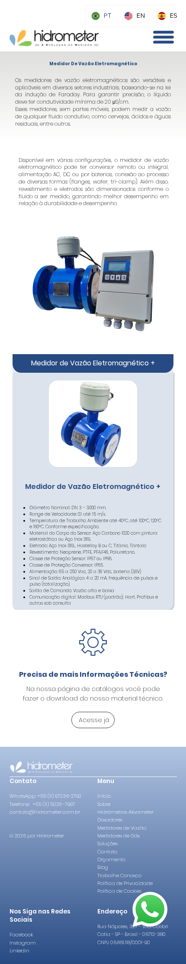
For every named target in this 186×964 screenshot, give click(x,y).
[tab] (93, 363)
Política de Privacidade (125, 883)
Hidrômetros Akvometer (125, 812)
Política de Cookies (119, 891)
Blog (102, 867)
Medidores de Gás (118, 835)
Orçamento (111, 859)
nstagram (23, 942)
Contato (107, 851)
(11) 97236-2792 (64, 796)
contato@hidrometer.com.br (45, 812)
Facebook (22, 934)
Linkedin (19, 950)
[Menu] (163, 37)
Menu (105, 781)
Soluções (107, 843)
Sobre (103, 804)
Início (104, 796)
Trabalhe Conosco (119, 875)
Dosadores (109, 819)
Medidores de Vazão (121, 827)
